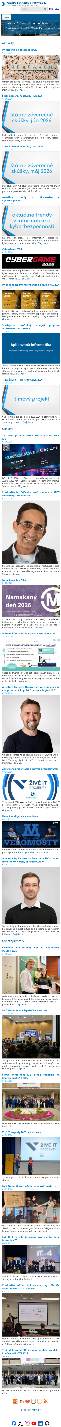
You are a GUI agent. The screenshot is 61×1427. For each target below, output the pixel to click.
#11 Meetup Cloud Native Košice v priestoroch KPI (31, 437)
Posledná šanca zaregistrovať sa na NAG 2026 (28, 633)
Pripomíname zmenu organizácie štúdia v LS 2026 (31, 284)
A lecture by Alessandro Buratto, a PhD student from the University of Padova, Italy (31, 860)
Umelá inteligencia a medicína (20, 816)
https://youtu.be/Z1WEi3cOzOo (33, 852)
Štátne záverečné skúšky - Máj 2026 (22, 146)
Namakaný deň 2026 (14, 580)
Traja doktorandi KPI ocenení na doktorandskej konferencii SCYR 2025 (31, 1351)
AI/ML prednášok (37, 1341)
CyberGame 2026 (12, 249)
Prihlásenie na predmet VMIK (19, 49)
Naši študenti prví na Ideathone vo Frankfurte (29, 1186)
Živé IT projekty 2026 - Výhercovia (21, 1132)
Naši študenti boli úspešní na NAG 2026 (24, 1010)
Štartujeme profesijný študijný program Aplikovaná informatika (31, 326)
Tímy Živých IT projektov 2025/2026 (22, 379)
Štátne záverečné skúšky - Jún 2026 (22, 95)
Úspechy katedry (13, 941)
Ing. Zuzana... (15, 422)
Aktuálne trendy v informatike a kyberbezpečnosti (31, 199)
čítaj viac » (20, 89)
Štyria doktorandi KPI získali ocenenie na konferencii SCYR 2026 (31, 1076)
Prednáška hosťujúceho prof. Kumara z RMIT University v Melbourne (31, 494)
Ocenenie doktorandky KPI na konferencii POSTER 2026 (31, 949)
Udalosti (7, 429)
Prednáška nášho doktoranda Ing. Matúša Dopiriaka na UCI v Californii (31, 1286)
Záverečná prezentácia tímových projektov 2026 (30, 768)
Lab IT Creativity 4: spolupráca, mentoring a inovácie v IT (31, 1238)
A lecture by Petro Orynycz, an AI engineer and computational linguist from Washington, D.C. (31, 688)
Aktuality (8, 43)
